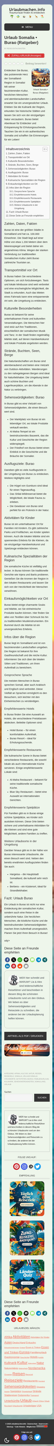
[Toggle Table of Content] (44, 149)
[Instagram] (24, 1166)
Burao (30, 1079)
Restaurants (30, 1380)
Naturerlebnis (11, 1368)
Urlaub (7, 1084)
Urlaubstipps (29, 1405)
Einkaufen (31, 1342)
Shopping (40, 1387)
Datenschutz (32, 1424)
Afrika (17, 1074)
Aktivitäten (21, 1079)
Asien (8, 1342)
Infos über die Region (19, 187)
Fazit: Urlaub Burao (18, 212)
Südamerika (24, 1395)
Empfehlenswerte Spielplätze (27, 202)
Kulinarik (8, 1082)
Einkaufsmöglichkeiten (11, 1347)
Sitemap (10, 1427)
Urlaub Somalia (30, 1076)
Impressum (43, 1424)
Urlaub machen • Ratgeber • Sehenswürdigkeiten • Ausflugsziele (27, 12)
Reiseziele (9, 1076)
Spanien (7, 1391)
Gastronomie (12, 1357)
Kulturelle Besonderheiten (21, 161)
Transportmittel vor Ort (19, 157)
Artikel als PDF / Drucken (25, 1036)
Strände (37, 1391)
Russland (41, 1381)
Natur (31, 1074)
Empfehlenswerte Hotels (25, 195)
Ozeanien (8, 1375)
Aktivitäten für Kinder (18, 176)
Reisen (38, 1074)
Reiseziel (29, 1374)
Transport (34, 1395)
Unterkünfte (12, 1400)
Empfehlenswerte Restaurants (28, 198)
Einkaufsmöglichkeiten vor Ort (22, 184)
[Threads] (30, 1166)
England (22, 1347)
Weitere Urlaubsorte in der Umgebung (26, 206)
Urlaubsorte (17, 1406)
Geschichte (24, 1357)
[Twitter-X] (37, 1166)
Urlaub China (38, 1401)
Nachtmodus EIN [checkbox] (7, 1440)
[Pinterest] (16, 1166)
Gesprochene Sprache (24, 191)
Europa (24, 1352)
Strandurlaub (27, 1391)
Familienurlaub (41, 1079)
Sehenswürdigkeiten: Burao (21, 168)
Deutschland (18, 1342)
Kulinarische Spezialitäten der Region (26, 180)
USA (39, 1405)
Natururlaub (23, 1368)
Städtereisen (10, 1395)
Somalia (18, 1076)
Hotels (34, 1357)
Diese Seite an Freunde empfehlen (26, 215)
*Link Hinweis (20, 1427)
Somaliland (40, 1082)
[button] (7, 959)
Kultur (24, 1074)
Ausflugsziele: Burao (18, 172)
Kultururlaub (32, 1363)
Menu (29, 27)
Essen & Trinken (33, 1347)
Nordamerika (36, 1368)
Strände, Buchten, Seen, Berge (23, 165)
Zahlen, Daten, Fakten (19, 153)
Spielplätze (15, 1391)
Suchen (7, 1092)
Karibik (40, 1357)
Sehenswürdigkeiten (24, 1082)
